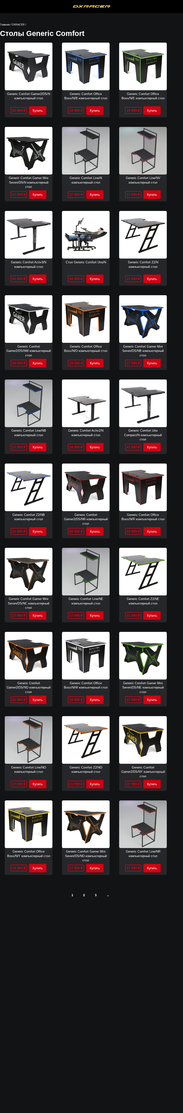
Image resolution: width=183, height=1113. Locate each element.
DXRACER (18, 24)
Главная (5, 24)
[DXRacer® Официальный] (91, 6)
